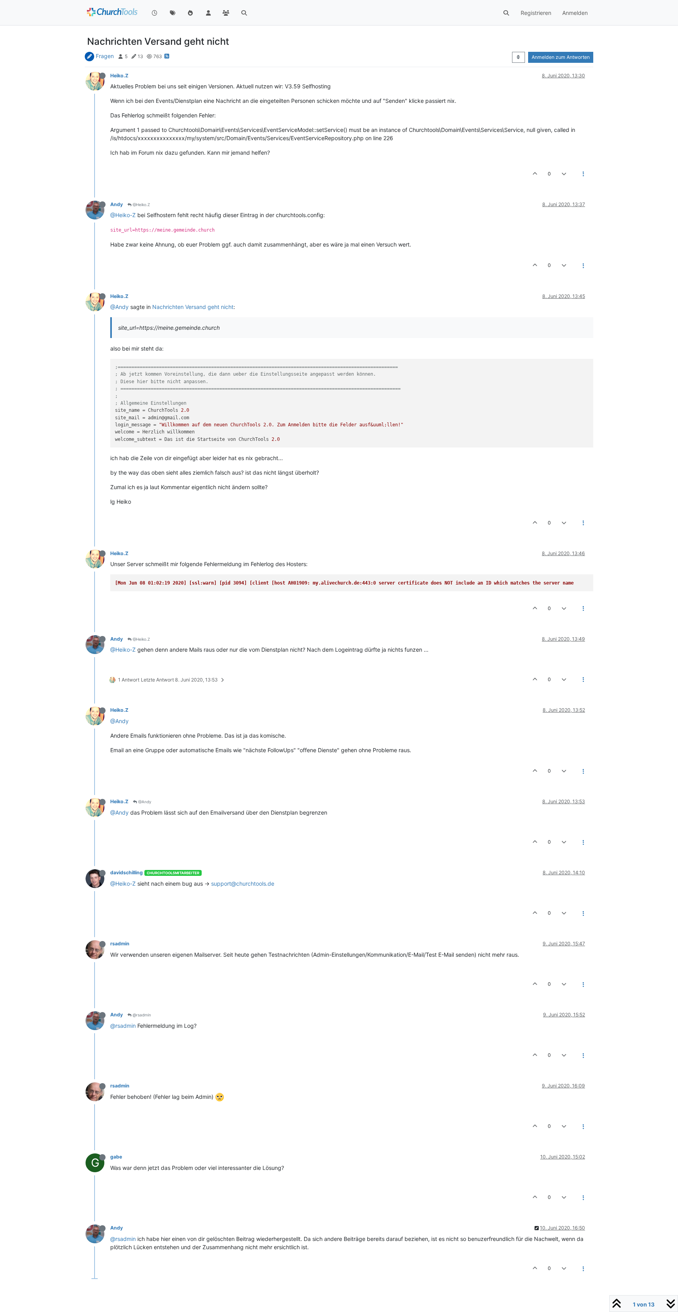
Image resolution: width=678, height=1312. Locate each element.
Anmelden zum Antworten (561, 57)
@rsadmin (141, 1014)
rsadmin (119, 944)
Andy (116, 204)
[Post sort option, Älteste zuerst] (518, 57)
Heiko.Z (119, 76)
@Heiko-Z (123, 215)
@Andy (119, 306)
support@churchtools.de (242, 883)
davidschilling (126, 872)
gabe (116, 1157)
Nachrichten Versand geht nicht (192, 306)
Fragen (105, 56)
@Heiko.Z (140, 204)
